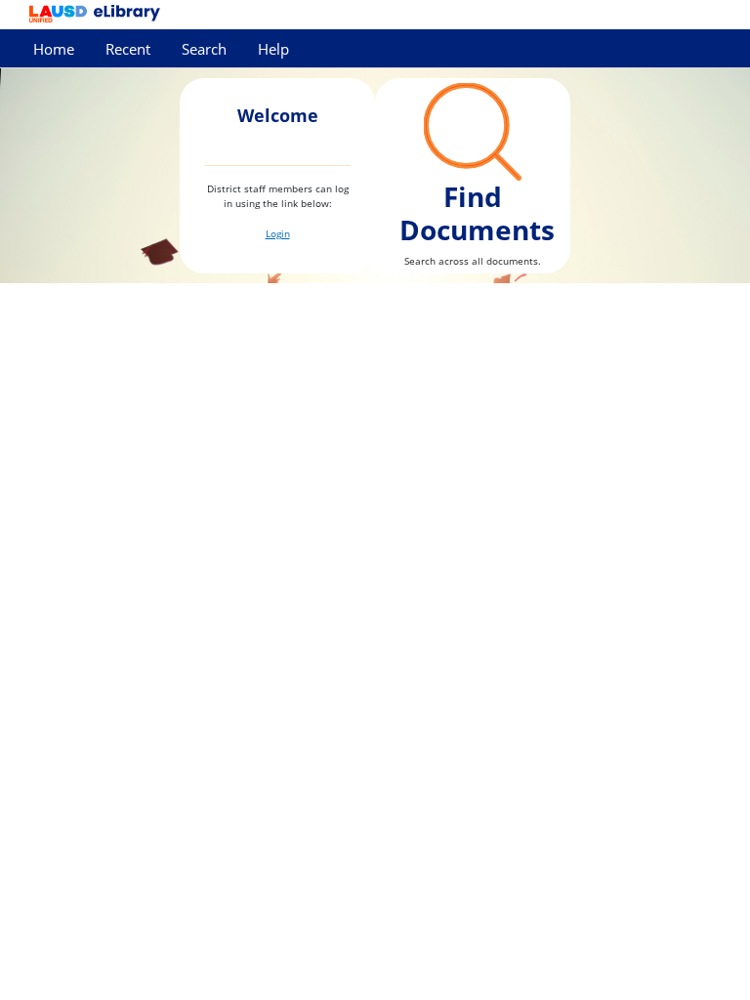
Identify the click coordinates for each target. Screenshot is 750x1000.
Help (273, 49)
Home (53, 49)
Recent (127, 49)
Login (278, 233)
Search (204, 49)
